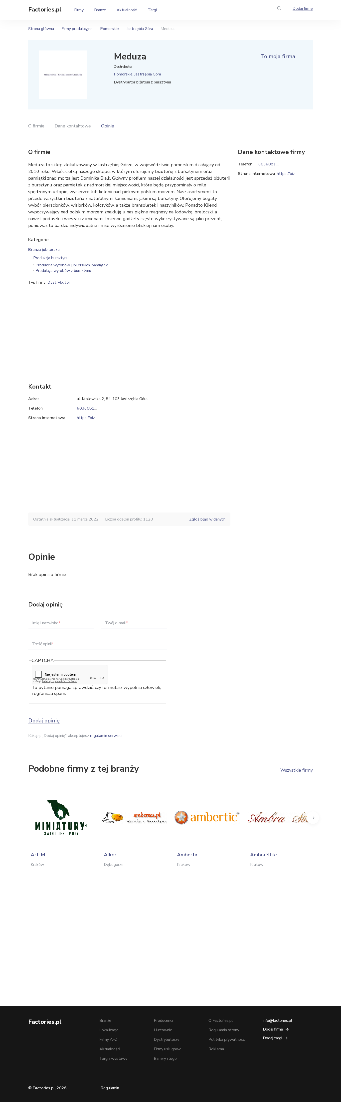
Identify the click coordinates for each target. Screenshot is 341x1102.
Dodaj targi (272, 1038)
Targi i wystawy (113, 1058)
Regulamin (110, 1088)
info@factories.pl (277, 1020)
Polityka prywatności (226, 1039)
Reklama (216, 1049)
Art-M (38, 854)
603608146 (88, 408)
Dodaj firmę (303, 8)
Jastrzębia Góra (139, 28)
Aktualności (127, 10)
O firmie (36, 126)
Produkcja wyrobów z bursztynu (63, 270)
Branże (100, 10)
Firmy (79, 10)
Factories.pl (44, 9)
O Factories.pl (220, 1020)
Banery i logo (165, 1058)
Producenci (163, 1020)
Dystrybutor (58, 282)
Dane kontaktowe (73, 126)
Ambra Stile (263, 854)
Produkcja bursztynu (50, 258)
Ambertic (187, 854)
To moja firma (278, 56)
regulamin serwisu (106, 735)
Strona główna (41, 28)
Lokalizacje (109, 1030)
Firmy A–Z (108, 1039)
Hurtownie (163, 1030)
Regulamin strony (223, 1030)
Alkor (110, 854)
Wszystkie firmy (296, 770)
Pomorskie (109, 28)
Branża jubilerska (44, 249)
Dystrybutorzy (166, 1039)
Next (313, 817)
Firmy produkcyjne (77, 28)
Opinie (107, 126)
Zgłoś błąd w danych (207, 519)
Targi (152, 10)
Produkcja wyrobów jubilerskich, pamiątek (71, 265)
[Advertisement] (129, 326)
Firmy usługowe (167, 1049)
